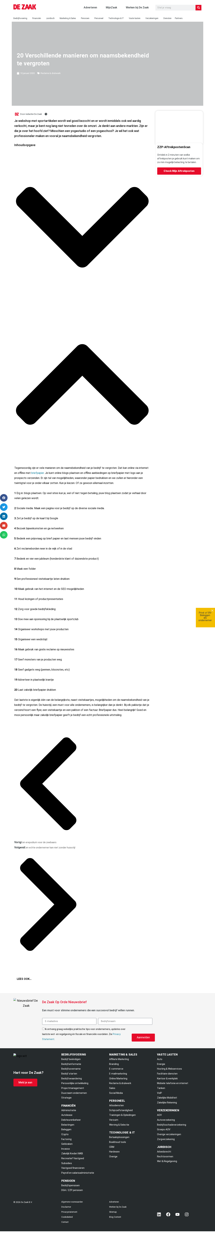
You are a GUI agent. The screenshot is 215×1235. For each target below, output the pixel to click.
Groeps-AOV (163, 1129)
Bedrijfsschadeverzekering (171, 1124)
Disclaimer (66, 1207)
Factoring (66, 1139)
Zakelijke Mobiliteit (167, 1097)
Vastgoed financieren (72, 1168)
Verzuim (113, 1120)
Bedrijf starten (69, 1073)
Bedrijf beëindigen (71, 1059)
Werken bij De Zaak (117, 1207)
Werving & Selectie (119, 1124)
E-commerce (116, 1068)
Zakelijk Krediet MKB (72, 1153)
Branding (114, 1064)
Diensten (167, 18)
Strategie (66, 1097)
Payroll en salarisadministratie (77, 1172)
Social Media (116, 1093)
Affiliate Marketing (119, 1059)
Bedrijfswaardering (71, 1078)
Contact (65, 1222)
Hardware (114, 1151)
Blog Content (115, 1217)
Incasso (65, 1148)
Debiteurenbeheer (71, 1120)
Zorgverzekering (166, 1139)
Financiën (36, 18)
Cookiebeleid (67, 1217)
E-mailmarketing (118, 1073)
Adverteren (114, 1202)
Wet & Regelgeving (167, 1161)
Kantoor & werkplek (167, 1078)
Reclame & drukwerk (51, 73)
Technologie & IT (116, 18)
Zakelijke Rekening (167, 1102)
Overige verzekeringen (169, 1134)
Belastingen (67, 1124)
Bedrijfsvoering (20, 18)
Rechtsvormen (165, 1156)
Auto (159, 1059)
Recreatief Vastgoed (72, 1158)
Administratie (68, 1110)
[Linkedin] (159, 1214)
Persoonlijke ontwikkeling (74, 1083)
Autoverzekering (166, 1120)
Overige (113, 1156)
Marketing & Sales (68, 18)
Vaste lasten (134, 18)
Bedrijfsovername (71, 1068)
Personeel (98, 18)
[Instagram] (187, 1214)
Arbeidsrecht (164, 1151)
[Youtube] (177, 1214)
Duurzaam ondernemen (74, 1093)
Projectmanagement (72, 1088)
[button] (82, 228)
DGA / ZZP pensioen (72, 1190)
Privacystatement (69, 1212)
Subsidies (66, 1163)
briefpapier (37, 473)
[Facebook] (168, 1214)
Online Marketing (118, 1078)
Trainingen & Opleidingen (122, 1115)
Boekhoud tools (117, 1142)
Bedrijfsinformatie (71, 1064)
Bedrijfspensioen (70, 1185)
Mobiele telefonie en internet (172, 1083)
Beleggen (66, 1129)
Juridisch (50, 18)
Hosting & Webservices (169, 1068)
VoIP (159, 1093)
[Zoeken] (198, 7)
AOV (159, 1115)
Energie (161, 1064)
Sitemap (113, 1212)
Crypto (65, 1134)
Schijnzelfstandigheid (121, 1110)
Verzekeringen (151, 18)
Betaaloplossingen (119, 1137)
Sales (112, 1088)
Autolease (66, 1115)
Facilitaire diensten (167, 1073)
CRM (111, 1147)
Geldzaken (67, 1144)
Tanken (161, 1088)
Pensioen (85, 18)
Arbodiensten (116, 1105)
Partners (179, 18)
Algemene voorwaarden (72, 1202)
